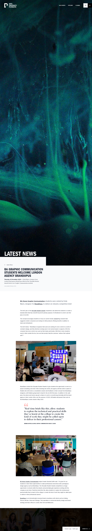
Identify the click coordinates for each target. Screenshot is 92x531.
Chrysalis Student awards (38, 310)
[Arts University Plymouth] (10, 5)
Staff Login (75, 528)
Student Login (68, 528)
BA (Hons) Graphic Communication (32, 301)
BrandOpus (38, 304)
